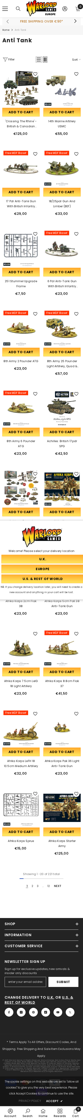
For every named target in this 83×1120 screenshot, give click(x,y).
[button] (39, 60)
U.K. (50, 997)
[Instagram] (21, 1012)
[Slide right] (75, 21)
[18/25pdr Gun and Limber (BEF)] (62, 168)
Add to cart (21, 112)
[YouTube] (57, 1012)
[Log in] (65, 9)
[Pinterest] (33, 1012)
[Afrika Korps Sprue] (21, 808)
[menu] (5, 8)
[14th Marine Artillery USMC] (62, 88)
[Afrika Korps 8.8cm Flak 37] (62, 648)
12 (48, 886)
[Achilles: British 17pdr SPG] (62, 408)
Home (5, 30)
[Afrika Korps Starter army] (62, 808)
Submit (63, 982)
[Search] (18, 8)
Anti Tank (20, 30)
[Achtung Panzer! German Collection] (21, 488)
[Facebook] (9, 1012)
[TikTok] (45, 1012)
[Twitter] (70, 1012)
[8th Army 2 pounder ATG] (21, 328)
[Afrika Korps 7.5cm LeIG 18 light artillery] (21, 648)
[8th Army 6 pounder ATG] (21, 408)
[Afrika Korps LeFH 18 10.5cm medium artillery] (21, 728)
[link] (10, 1113)
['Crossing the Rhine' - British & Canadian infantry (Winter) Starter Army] (21, 88)
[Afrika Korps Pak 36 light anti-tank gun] (62, 728)
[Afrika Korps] (62, 488)
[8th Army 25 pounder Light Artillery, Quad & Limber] (62, 328)
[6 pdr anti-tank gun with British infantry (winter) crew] (62, 248)
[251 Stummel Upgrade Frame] (21, 248)
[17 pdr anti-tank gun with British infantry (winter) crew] (21, 168)
